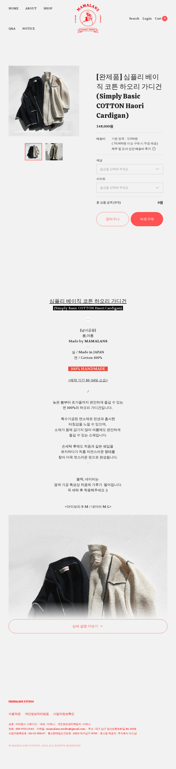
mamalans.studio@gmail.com (65, 729)
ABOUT (31, 8)
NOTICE (28, 28)
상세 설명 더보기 (85, 626)
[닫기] (162, 737)
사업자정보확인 (63, 714)
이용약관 (15, 714)
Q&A (12, 28)
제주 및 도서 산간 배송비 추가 (131, 149)
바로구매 (147, 219)
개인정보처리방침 (37, 714)
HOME (13, 8)
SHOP (48, 8)
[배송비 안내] (154, 149)
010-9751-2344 (25, 729)
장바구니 (113, 219)
